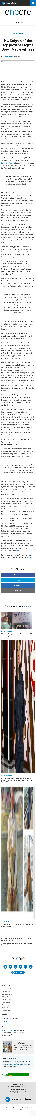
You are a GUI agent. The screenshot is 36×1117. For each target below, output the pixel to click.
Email (19, 590)
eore (18, 11)
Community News (7, 999)
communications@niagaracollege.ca (18, 1086)
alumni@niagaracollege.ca (18, 1092)
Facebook (19, 575)
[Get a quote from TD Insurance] (18, 1075)
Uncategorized (6, 1010)
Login (18, 1112)
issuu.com (17, 1051)
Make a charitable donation (10, 1030)
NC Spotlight (5, 1007)
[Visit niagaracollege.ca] (18, 1101)
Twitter (19, 580)
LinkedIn (19, 585)
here (18, 551)
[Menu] (22, 22)
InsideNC (4, 1022)
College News (18, 34)
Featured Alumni (7, 1002)
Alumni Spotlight (7, 994)
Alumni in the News (7, 989)
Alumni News (6, 991)
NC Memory (5, 1005)
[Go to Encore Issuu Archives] (7, 1052)
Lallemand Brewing (7, 163)
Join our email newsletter (15, 1064)
